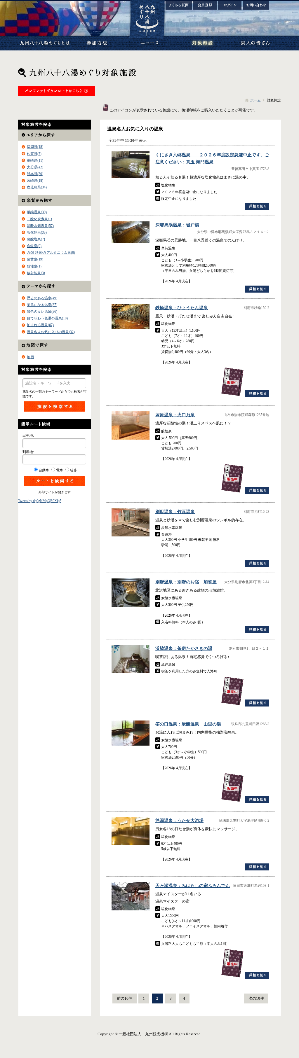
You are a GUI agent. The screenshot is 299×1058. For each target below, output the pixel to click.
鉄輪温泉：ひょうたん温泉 (181, 307)
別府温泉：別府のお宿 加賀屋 (186, 582)
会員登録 (205, 5)
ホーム (255, 100)
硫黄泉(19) (35, 259)
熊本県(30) (35, 174)
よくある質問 (179, 5)
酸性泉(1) (34, 266)
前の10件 (124, 998)
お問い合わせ (256, 5)
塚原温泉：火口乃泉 (175, 414)
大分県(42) (35, 167)
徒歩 (73, 470)
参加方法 (97, 43)
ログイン (229, 5)
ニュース (149, 43)
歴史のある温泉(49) (42, 298)
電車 (59, 470)
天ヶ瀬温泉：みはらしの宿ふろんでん (192, 885)
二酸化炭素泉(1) (39, 219)
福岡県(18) (35, 147)
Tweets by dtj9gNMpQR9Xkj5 (39, 501)
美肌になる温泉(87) (42, 305)
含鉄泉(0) (34, 246)
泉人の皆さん (254, 43)
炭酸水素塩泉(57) (40, 226)
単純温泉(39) (37, 212)
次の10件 (256, 998)
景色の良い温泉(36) (42, 311)
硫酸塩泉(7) (36, 239)
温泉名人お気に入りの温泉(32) (51, 332)
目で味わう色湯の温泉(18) (47, 318)
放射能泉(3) (36, 273)
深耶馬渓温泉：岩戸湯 (177, 225)
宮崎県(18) (35, 181)
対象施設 (202, 43)
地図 (30, 357)
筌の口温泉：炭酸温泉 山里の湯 (188, 724)
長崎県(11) (35, 160)
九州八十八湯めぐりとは (44, 43)
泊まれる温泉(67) (40, 325)
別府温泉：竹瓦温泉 (175, 511)
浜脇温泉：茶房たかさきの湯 (183, 648)
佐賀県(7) (34, 154)
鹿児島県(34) (37, 187)
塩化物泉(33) (37, 232)
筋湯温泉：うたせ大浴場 (179, 820)
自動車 (44, 470)
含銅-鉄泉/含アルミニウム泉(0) (51, 253)
